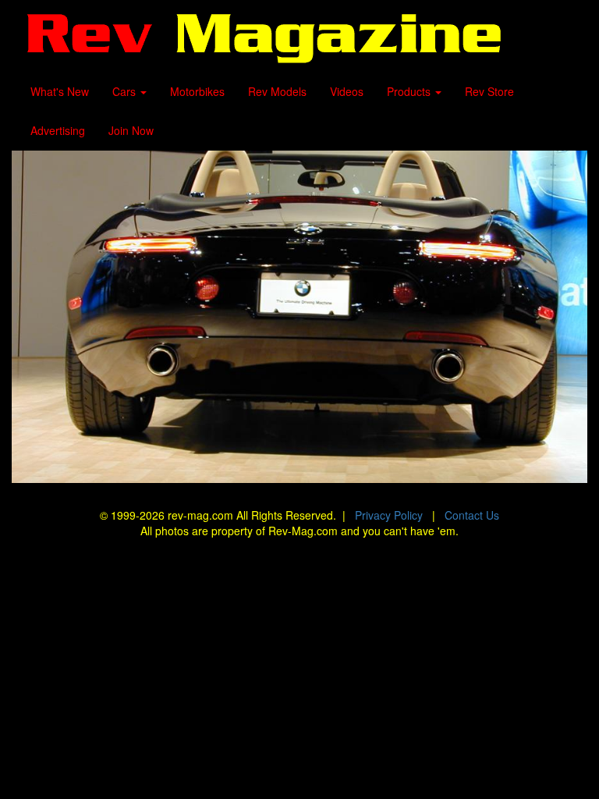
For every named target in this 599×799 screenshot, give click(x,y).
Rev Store (489, 91)
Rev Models (277, 91)
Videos (346, 91)
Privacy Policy (389, 515)
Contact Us (472, 515)
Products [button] (410, 91)
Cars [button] (125, 91)
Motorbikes (197, 91)
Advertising (57, 130)
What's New (59, 91)
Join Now (131, 130)
